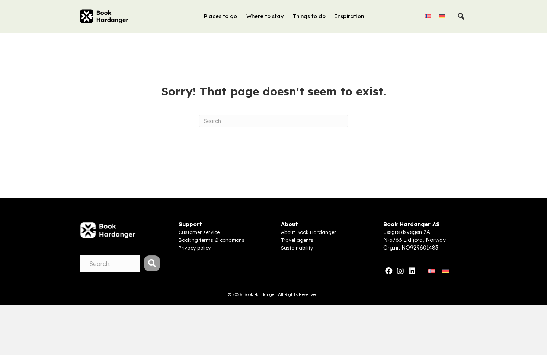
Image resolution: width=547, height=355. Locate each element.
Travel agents (297, 240)
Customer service (199, 232)
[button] (152, 263)
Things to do (309, 16)
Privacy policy (195, 248)
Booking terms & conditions (211, 240)
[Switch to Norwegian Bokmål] (428, 15)
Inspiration (349, 16)
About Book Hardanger (308, 232)
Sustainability (297, 248)
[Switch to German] (442, 15)
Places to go (220, 16)
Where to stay (265, 16)
